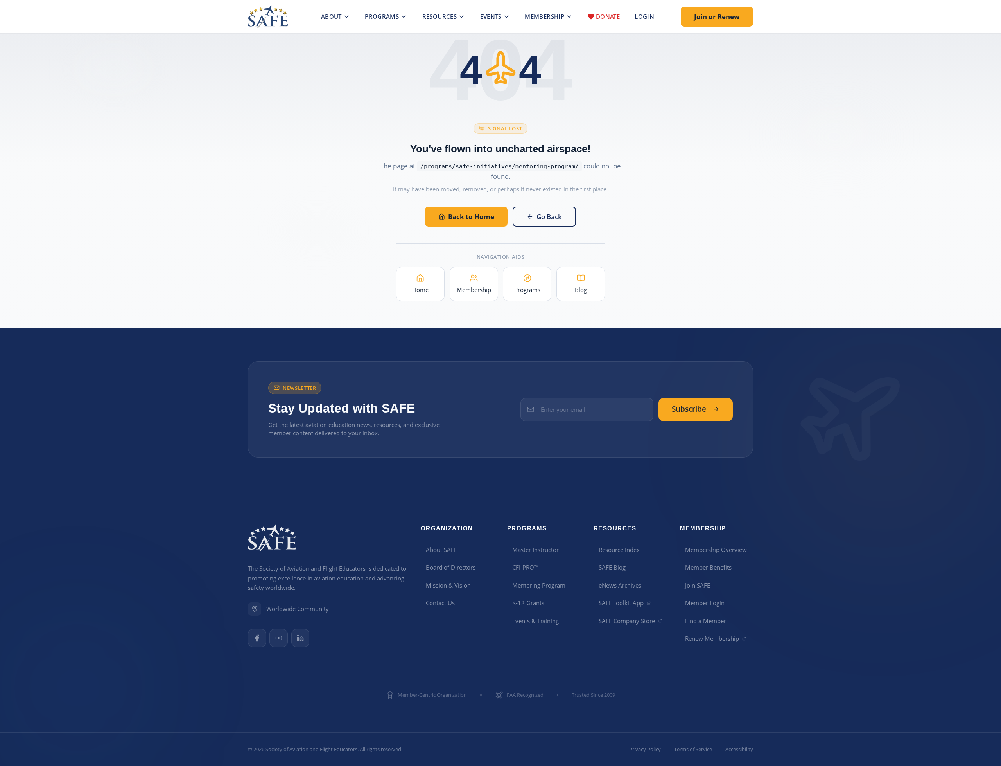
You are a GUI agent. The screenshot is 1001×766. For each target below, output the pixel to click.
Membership (544, 16)
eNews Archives (620, 585)
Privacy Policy (645, 749)
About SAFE (441, 549)
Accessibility (739, 749)
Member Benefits (708, 567)
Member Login (705, 603)
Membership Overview (716, 549)
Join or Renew (717, 16)
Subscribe (689, 409)
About (331, 16)
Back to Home (471, 216)
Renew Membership (712, 638)
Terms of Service (693, 749)
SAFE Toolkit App (621, 603)
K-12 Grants (528, 603)
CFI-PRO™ (525, 567)
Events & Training (535, 621)
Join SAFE (697, 585)
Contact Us (440, 603)
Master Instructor (535, 549)
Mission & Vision (448, 585)
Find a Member (705, 621)
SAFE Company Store (627, 621)
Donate (608, 16)
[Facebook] (257, 638)
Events (491, 16)
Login (644, 16)
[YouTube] (278, 638)
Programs (382, 16)
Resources (439, 16)
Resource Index (619, 549)
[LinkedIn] (300, 638)
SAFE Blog (612, 567)
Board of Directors (450, 567)
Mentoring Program (538, 585)
